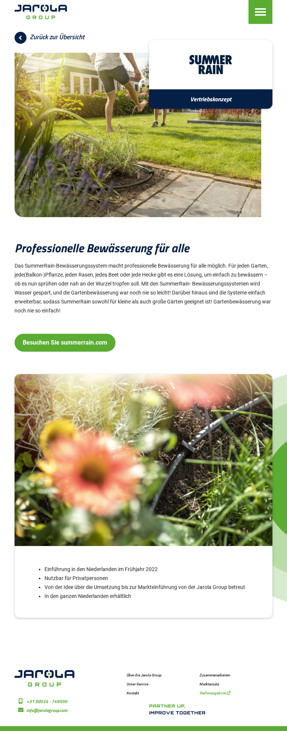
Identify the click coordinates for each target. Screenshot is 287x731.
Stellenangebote (213, 693)
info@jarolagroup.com (47, 710)
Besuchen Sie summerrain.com (65, 342)
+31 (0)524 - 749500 (47, 701)
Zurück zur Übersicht (56, 37)
